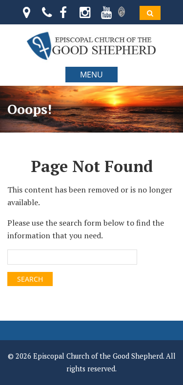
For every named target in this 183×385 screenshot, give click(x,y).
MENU (91, 74)
